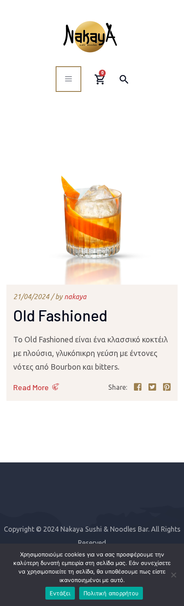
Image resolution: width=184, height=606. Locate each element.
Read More (31, 387)
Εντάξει (60, 593)
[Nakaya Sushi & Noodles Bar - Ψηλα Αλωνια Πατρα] (90, 37)
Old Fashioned (60, 315)
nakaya (75, 296)
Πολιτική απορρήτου (111, 593)
